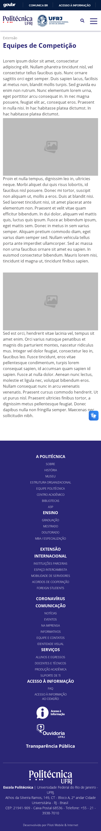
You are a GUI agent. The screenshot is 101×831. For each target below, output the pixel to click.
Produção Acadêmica (50, 669)
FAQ (50, 688)
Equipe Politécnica (50, 488)
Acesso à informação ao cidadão (51, 696)
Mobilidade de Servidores (50, 576)
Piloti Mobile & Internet (62, 825)
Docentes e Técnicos (50, 663)
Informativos (50, 632)
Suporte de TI (50, 675)
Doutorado (50, 532)
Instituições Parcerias (50, 563)
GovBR (9, 5)
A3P (50, 507)
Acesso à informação (74, 5)
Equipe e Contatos (51, 638)
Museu (50, 476)
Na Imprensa (50, 625)
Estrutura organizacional (50, 482)
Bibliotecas (50, 501)
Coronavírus (50, 598)
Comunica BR (38, 5)
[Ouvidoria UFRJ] (51, 731)
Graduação (50, 520)
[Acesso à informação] (51, 713)
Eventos (50, 619)
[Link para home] (50, 777)
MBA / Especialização (50, 538)
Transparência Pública (50, 746)
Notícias (50, 613)
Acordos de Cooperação (50, 582)
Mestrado (50, 526)
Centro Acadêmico (50, 495)
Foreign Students (50, 588)
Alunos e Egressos (50, 657)
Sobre (50, 464)
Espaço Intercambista (50, 570)
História (50, 470)
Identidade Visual (50, 644)
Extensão (50, 549)
